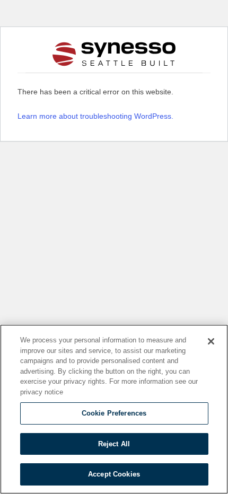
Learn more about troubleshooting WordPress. (95, 116)
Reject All (114, 444)
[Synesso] (114, 53)
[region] (114, 409)
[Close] (211, 341)
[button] (31, 54)
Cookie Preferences (114, 413)
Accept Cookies (114, 474)
